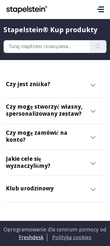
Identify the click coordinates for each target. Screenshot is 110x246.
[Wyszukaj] (98, 46)
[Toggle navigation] (100, 9)
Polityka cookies (71, 237)
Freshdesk (31, 237)
